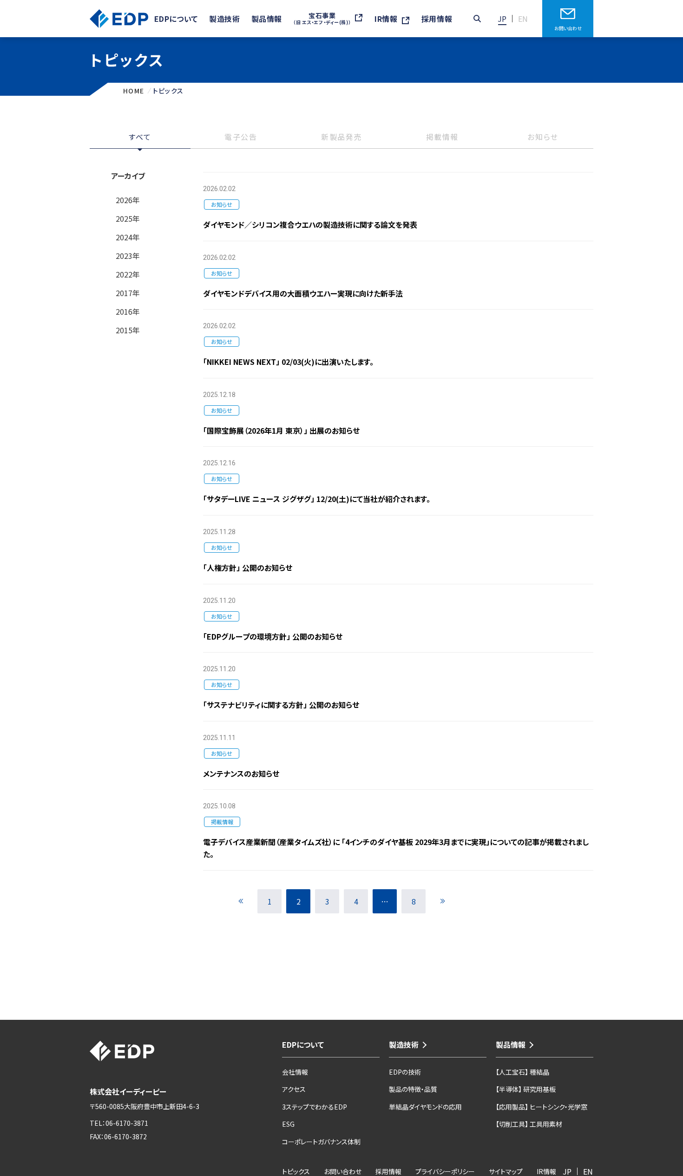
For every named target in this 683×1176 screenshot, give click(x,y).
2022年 (128, 274)
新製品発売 (341, 137)
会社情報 (295, 1072)
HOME (133, 90)
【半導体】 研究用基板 (526, 1089)
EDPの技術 (405, 1072)
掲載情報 (442, 137)
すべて (140, 137)
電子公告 (240, 137)
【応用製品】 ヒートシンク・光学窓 (541, 1106)
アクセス (294, 1089)
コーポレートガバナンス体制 (321, 1141)
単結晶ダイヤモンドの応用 (425, 1106)
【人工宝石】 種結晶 (522, 1072)
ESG (288, 1124)
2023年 (128, 255)
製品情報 (510, 1044)
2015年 (128, 330)
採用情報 (437, 18)
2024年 (128, 237)
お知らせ (542, 137)
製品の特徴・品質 (413, 1089)
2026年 (128, 199)
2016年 (128, 311)
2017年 (128, 292)
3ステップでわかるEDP (314, 1106)
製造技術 (404, 1044)
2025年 (128, 218)
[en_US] (523, 18)
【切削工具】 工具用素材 (529, 1124)
